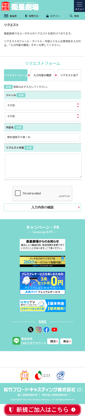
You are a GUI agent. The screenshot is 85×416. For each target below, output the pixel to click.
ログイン (55, 16)
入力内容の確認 (42, 207)
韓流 (53, 341)
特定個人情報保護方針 (55, 395)
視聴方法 (33, 16)
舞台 (66, 341)
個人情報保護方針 (27, 395)
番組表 (13, 16)
